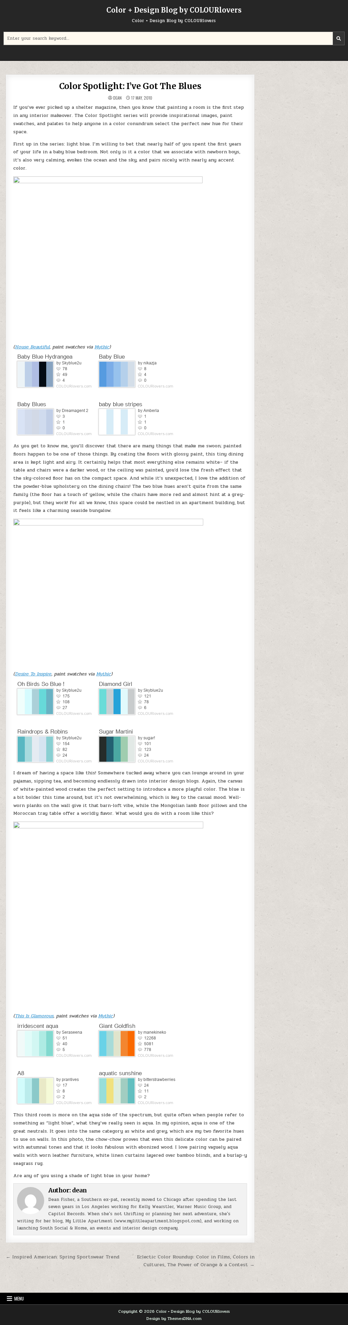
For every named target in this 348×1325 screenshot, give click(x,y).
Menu (19, 1298)
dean (117, 98)
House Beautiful (32, 346)
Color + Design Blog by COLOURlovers (174, 10)
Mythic (101, 346)
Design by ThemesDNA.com (174, 1318)
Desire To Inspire (33, 673)
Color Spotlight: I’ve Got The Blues (130, 86)
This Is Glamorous (34, 1015)
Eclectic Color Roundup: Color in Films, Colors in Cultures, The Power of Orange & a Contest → (196, 1260)
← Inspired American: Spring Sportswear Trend (62, 1256)
